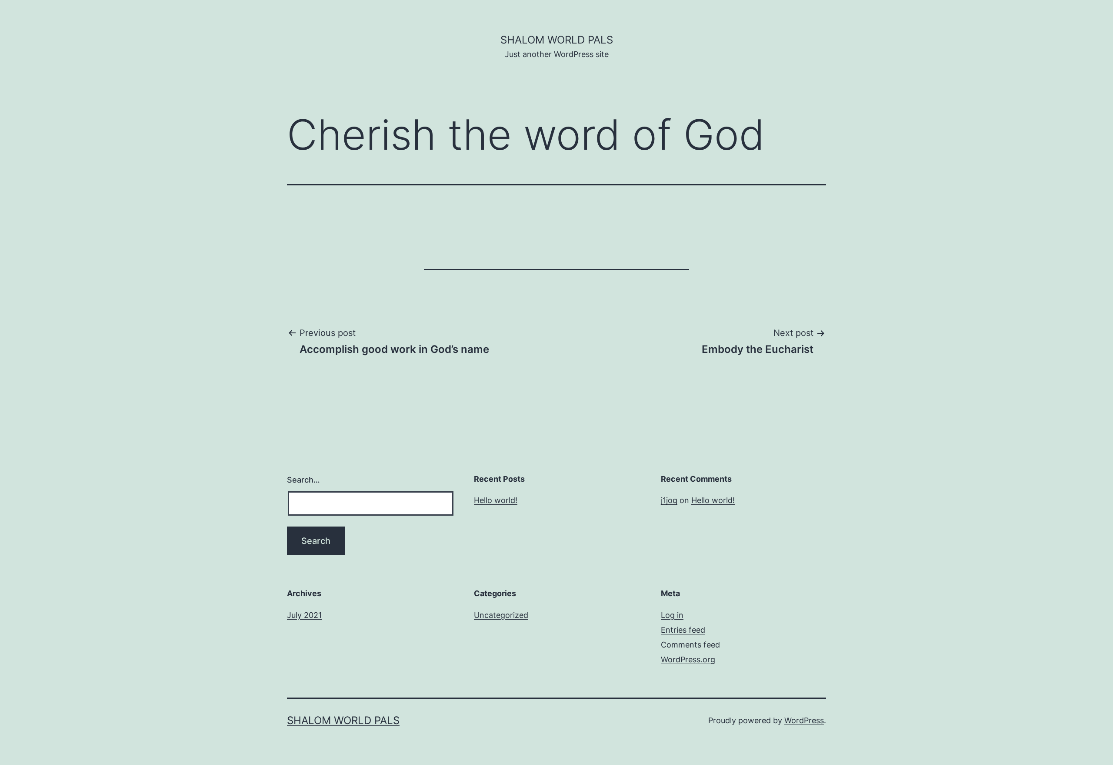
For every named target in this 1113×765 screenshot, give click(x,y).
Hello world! (495, 500)
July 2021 (304, 615)
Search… (303, 479)
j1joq (669, 500)
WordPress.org (688, 659)
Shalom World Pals (556, 40)
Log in (672, 615)
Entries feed (683, 629)
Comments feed (690, 644)
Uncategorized (501, 615)
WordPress (804, 720)
